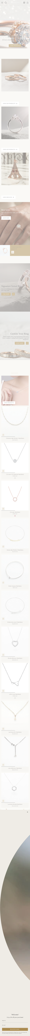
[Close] (27, 812)
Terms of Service (15, 1033)
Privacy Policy (5, 1033)
